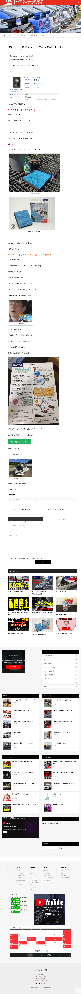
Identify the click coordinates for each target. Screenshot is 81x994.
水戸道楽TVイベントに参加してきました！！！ (24, 721)
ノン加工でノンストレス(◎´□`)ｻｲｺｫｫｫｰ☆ (22, 772)
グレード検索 (19, 885)
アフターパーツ (46, 499)
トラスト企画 (40, 970)
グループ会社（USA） (34, 882)
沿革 (31, 885)
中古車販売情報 (60, 656)
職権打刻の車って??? (58, 804)
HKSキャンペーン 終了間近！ (15, 633)
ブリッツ (27, 499)
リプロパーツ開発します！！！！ (20, 710)
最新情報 (32, 873)
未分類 (60, 686)
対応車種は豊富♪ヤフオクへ (19, 442)
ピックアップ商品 (18, 50)
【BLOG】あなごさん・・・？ (60, 732)
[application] (20, 827)
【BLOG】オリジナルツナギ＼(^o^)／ (62, 721)
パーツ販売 (18, 877)
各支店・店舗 (47, 875)
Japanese (9, 870)
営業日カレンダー (33, 875)
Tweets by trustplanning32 (50, 823)
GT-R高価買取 (19, 873)
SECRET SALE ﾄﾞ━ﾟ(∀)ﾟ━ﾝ (64, 633)
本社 (31, 877)
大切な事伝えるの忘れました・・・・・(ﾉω (23, 783)
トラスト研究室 (60, 675)
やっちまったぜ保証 (60, 667)
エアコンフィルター (34, 499)
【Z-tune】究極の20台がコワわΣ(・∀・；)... (64, 710)
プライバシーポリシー (34, 887)
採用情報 (46, 870)
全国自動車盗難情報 (20, 880)
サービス (18, 870)
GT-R (60, 659)
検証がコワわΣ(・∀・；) (59, 794)
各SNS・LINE (63, 875)
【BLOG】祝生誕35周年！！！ (60, 743)
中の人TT (52, 499)
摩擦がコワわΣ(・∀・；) (62, 614)
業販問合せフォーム (65, 873)
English (8, 873)
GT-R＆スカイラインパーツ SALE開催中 (42, 612)
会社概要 (32, 870)
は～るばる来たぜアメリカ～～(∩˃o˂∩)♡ (66, 592)
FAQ (31, 889)
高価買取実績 (60, 663)
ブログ (60, 682)
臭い (24, 499)
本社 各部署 (47, 873)
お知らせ (60, 679)
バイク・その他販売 (20, 875)
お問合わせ (63, 870)
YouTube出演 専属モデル (50, 877)
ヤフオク (41, 499)
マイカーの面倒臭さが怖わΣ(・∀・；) (41, 634)
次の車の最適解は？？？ (18, 732)
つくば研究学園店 (33, 880)
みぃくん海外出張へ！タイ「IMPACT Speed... (24, 700)
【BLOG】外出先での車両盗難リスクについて (64, 783)
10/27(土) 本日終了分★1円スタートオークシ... (24, 761)
